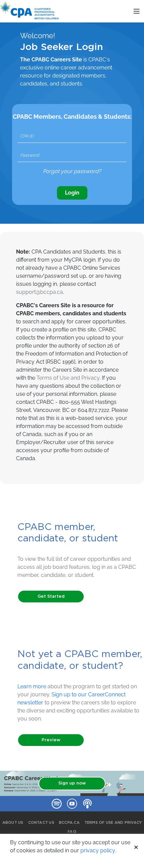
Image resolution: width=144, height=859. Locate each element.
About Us (12, 822)
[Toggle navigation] (136, 11)
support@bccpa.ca (39, 292)
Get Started (51, 596)
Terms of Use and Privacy (68, 378)
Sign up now (72, 783)
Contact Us (41, 822)
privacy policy (97, 850)
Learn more (31, 686)
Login (72, 193)
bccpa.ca (69, 822)
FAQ (72, 832)
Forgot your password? (72, 171)
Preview (51, 740)
